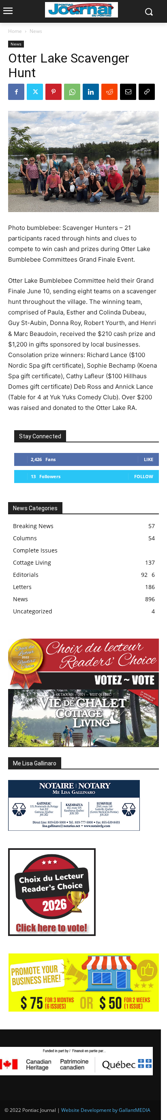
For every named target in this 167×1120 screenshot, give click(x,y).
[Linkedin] (91, 92)
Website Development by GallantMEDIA (105, 1110)
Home (15, 31)
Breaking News (33, 526)
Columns (25, 538)
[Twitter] (35, 92)
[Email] (128, 92)
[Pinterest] (53, 92)
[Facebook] (16, 92)
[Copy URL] (147, 92)
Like (148, 459)
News (36, 31)
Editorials (26, 574)
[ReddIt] (109, 92)
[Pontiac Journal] (81, 9)
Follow (143, 476)
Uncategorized (32, 611)
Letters (22, 587)
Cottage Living (32, 562)
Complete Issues (35, 550)
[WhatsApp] (72, 92)
